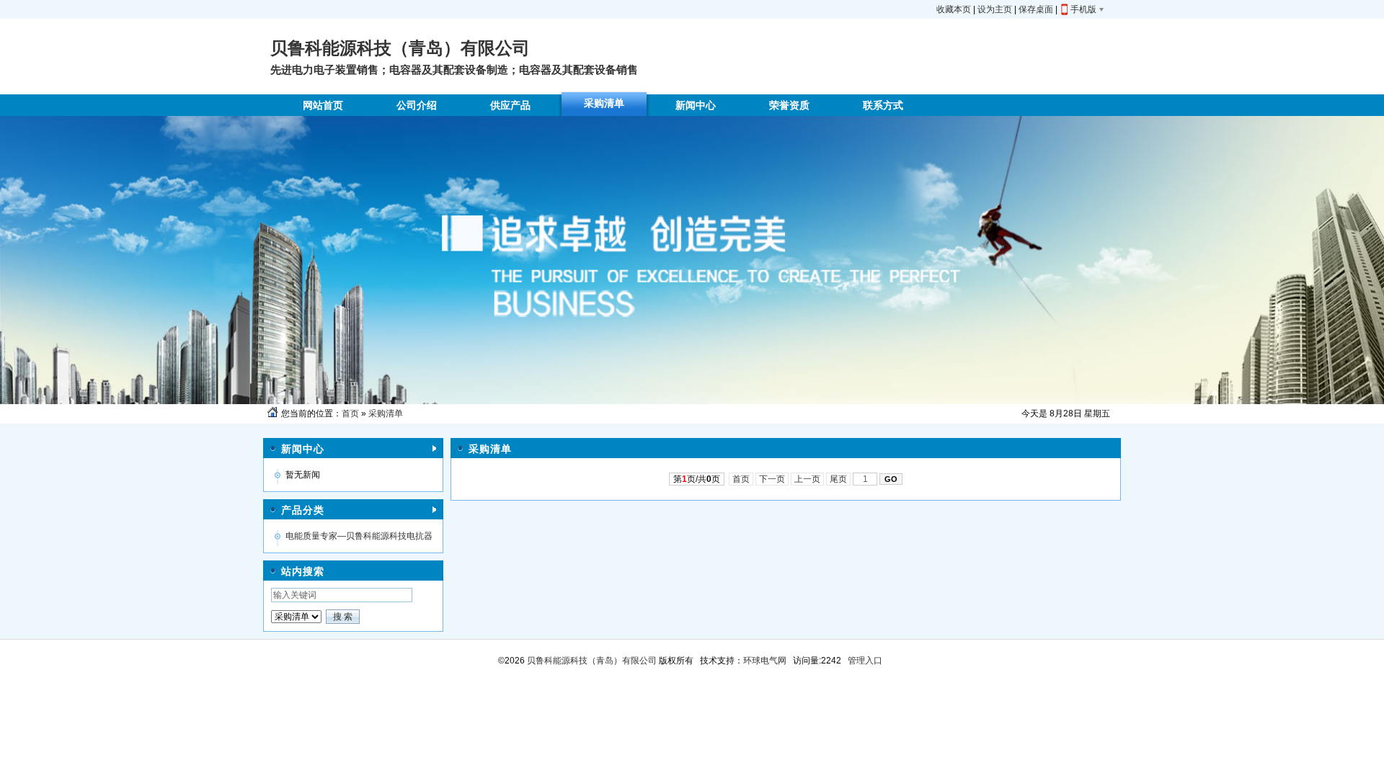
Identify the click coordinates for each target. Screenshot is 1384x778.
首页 (350, 413)
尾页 (838, 479)
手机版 (1083, 9)
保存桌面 (1036, 9)
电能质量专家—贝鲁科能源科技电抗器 (358, 536)
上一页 (807, 479)
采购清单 (385, 413)
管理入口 (865, 661)
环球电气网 (764, 661)
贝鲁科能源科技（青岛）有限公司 (591, 661)
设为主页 (994, 9)
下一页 (772, 479)
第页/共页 (696, 479)
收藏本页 (953, 9)
